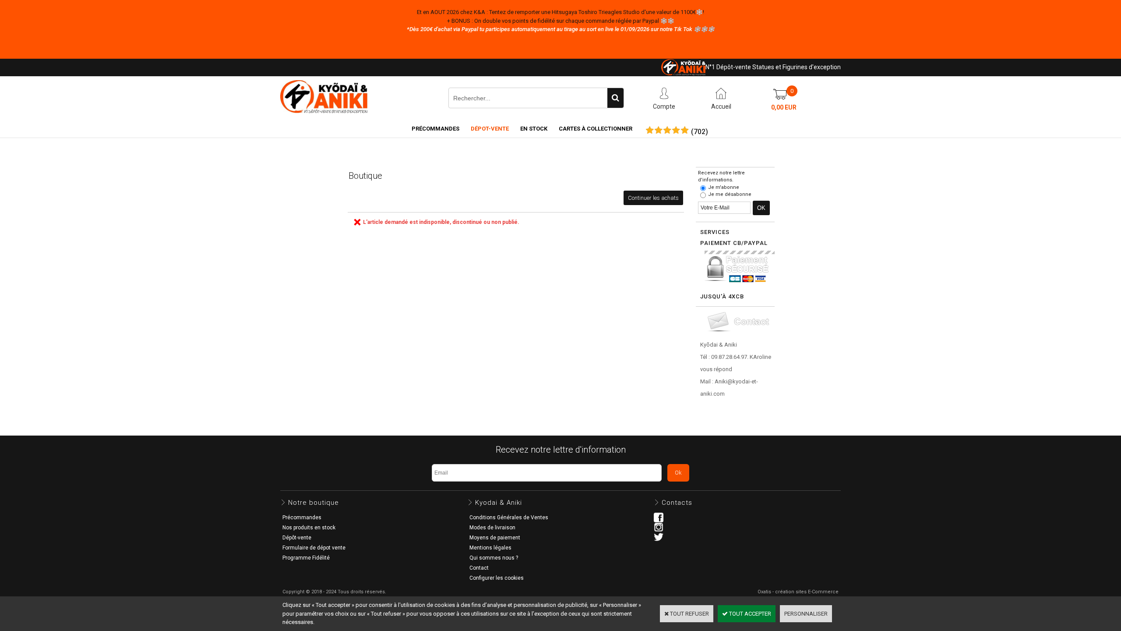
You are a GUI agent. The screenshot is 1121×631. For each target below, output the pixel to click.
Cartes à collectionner (595, 128)
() (699, 132)
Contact (479, 568)
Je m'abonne (723, 187)
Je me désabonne (729, 194)
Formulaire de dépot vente (313, 548)
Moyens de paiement (494, 538)
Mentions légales (490, 548)
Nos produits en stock (308, 528)
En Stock (533, 128)
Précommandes (435, 128)
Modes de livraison (492, 528)
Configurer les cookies (496, 578)
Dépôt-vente (296, 538)
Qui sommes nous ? (493, 558)
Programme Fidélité (306, 558)
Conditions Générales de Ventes (508, 517)
